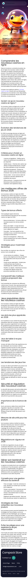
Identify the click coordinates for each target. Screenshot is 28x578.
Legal (18, 573)
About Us (5, 573)
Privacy (9, 573)
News (13, 563)
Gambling (5, 35)
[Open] (24, 3)
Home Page (6, 563)
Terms (14, 573)
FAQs (18, 563)
